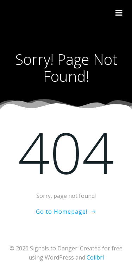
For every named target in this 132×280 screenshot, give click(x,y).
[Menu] (119, 13)
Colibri (95, 257)
